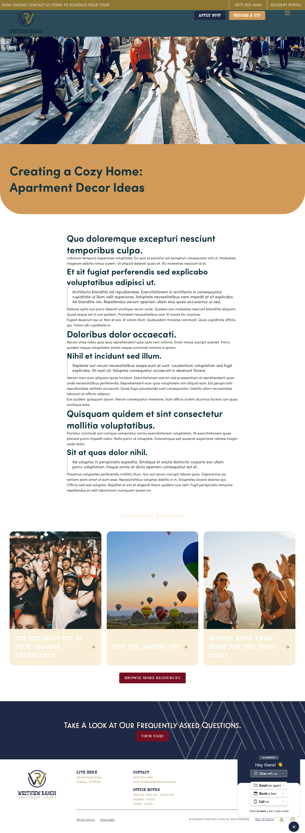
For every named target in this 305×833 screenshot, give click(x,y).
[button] (290, 13)
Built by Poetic (264, 819)
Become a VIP (247, 15)
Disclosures (107, 819)
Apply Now (210, 15)
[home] (26, 23)
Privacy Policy (86, 819)
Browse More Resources (152, 678)
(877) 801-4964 (143, 777)
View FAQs (152, 736)
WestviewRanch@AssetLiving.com (154, 781)
